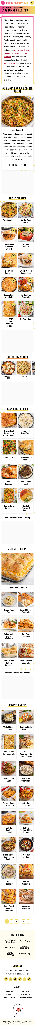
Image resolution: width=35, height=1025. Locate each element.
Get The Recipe (14, 165)
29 (23, 921)
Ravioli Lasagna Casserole (26, 661)
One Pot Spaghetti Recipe (26, 508)
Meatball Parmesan (9, 482)
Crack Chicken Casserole (25, 611)
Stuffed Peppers (26, 245)
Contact (9, 994)
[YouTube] (10, 979)
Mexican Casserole (26, 882)
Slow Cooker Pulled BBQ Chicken (9, 246)
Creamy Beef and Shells (9, 296)
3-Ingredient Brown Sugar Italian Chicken (9, 433)
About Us (9, 991)
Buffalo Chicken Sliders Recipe (26, 830)
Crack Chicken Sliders (17, 587)
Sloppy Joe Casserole (9, 271)
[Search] (32, 3)
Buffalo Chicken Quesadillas (8, 830)
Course (16, 8)
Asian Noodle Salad (9, 779)
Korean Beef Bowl (26, 482)
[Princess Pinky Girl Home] (17, 2)
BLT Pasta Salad (26, 319)
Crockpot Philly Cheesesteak (26, 271)
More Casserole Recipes (14, 672)
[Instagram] (6, 979)
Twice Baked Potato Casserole (9, 908)
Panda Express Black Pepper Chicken (8, 856)
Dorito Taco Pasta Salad (26, 804)
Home (2, 8)
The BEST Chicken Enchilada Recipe (9, 322)
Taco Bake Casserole (26, 635)
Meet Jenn (25, 991)
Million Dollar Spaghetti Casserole (9, 636)
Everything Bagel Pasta (25, 432)
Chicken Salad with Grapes (26, 779)
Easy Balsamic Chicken (26, 855)
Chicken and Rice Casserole (9, 752)
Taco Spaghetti (10, 63)
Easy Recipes (9, 8)
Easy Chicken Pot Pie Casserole (9, 662)
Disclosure (13, 1023)
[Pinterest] (29, 979)
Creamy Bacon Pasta (9, 611)
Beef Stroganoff (9, 882)
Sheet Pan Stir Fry (9, 458)
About (17, 986)
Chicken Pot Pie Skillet (26, 458)
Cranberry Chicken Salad (26, 907)
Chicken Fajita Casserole (9, 506)
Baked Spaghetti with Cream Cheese (26, 753)
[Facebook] (15, 979)
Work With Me (26, 994)
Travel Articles (9, 997)
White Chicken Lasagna (9, 728)
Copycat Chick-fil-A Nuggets (9, 804)
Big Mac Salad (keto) (26, 221)
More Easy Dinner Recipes (14, 518)
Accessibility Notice (24, 1023)
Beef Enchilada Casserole (26, 728)
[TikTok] (24, 979)
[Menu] (3, 3)
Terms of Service (26, 997)
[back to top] (17, 1009)
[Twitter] (20, 979)
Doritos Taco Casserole (26, 296)
